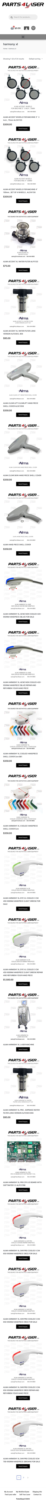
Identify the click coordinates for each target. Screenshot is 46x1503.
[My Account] (26, 29)
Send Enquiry (23, 128)
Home (5, 48)
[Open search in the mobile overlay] (23, 17)
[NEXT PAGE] (27, 1477)
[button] (23, 37)
